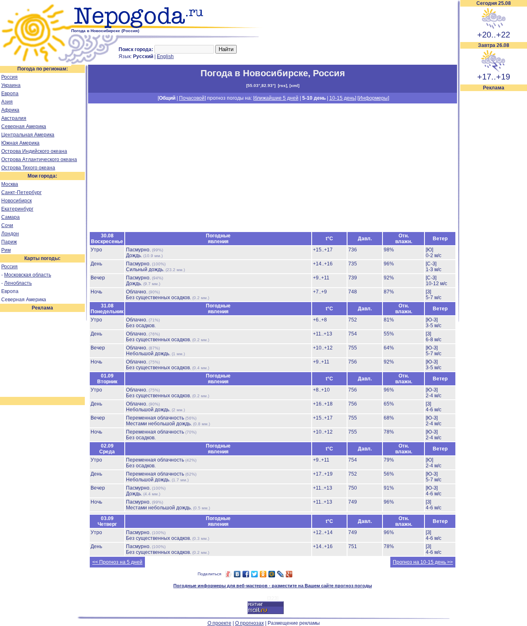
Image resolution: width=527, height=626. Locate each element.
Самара (10, 217)
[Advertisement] (494, 215)
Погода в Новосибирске (254, 73)
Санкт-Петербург (21, 192)
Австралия (13, 118)
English (165, 56)
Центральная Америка (27, 135)
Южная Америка (20, 143)
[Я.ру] (228, 574)
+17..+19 (493, 76)
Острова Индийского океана (34, 151)
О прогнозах (249, 623)
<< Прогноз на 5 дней (117, 562)
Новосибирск (16, 201)
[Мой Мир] (272, 574)
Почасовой (192, 98)
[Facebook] (246, 574)
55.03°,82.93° (260, 85)
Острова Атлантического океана (39, 159)
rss (282, 85)
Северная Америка (23, 126)
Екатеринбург (17, 209)
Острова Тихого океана (28, 168)
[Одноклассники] (263, 574)
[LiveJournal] (280, 574)
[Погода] (35, 63)
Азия (7, 102)
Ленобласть (18, 283)
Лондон (10, 234)
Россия (9, 77)
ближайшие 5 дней (276, 98)
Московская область (27, 275)
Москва (9, 184)
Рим (6, 250)
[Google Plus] (289, 574)
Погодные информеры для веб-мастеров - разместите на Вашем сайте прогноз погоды (272, 585)
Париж (9, 242)
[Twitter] (254, 574)
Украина (11, 85)
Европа (10, 93)
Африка (10, 110)
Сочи (7, 225)
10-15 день (342, 98)
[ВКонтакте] (237, 574)
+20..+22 (493, 34)
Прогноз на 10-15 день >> (423, 562)
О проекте (219, 623)
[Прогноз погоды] (167, 27)
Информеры (373, 98)
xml (294, 85)
